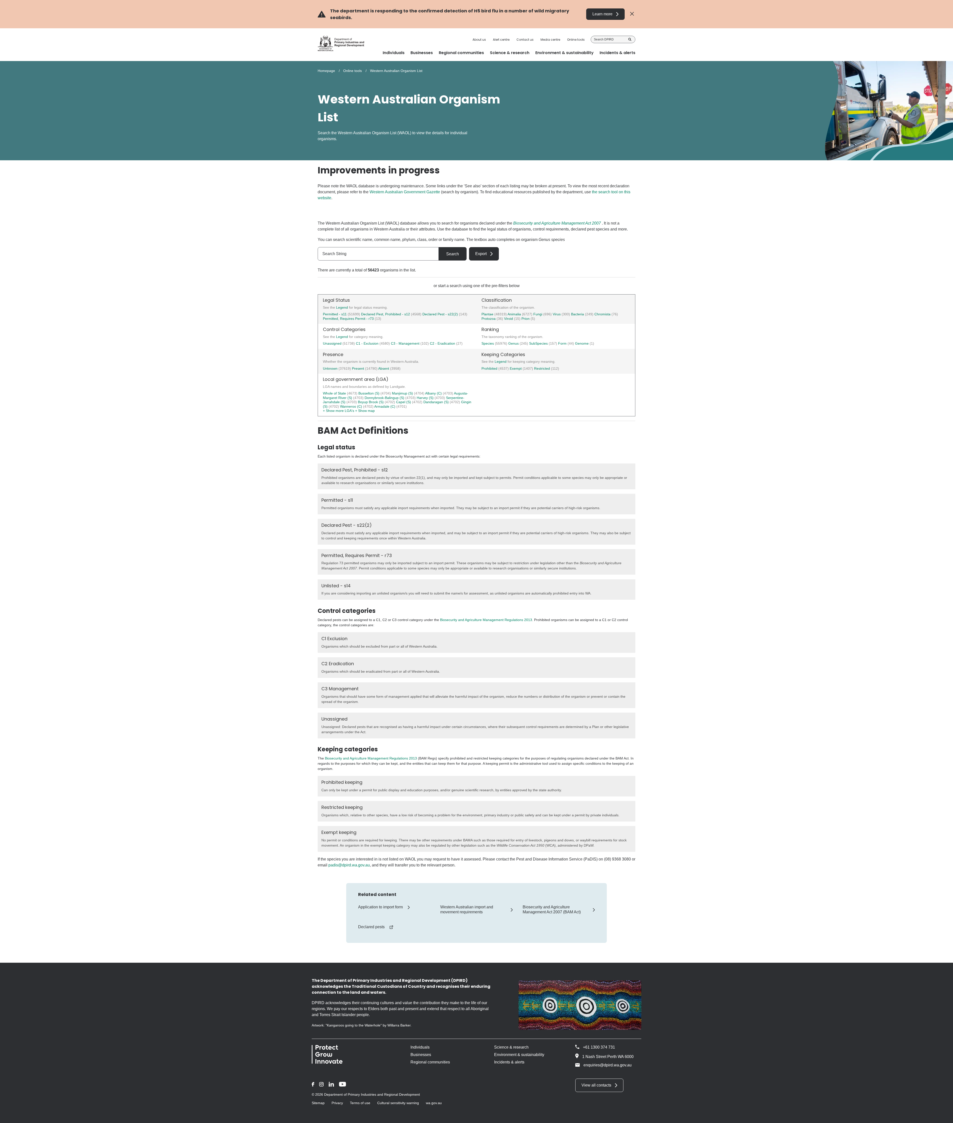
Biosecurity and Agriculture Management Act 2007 (557, 223)
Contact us (525, 39)
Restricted (542, 368)
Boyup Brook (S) (371, 402)
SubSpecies (539, 343)
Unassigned (332, 343)
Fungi (538, 314)
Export (481, 254)
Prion (526, 319)
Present (358, 368)
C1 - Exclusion (367, 343)
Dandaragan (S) (436, 402)
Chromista (603, 314)
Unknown (331, 368)
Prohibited (489, 368)
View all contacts (596, 1085)
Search (630, 39)
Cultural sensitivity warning (398, 1103)
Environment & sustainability (519, 1055)
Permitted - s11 (335, 314)
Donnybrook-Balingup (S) (385, 398)
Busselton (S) (369, 393)
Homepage (326, 71)
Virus (557, 314)
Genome (582, 343)
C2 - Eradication (443, 343)
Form (563, 343)
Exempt (516, 368)
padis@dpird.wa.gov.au (349, 865)
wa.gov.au (434, 1103)
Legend (342, 307)
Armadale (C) (385, 406)
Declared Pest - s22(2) (440, 314)
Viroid (509, 319)
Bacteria (578, 314)
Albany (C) (434, 393)
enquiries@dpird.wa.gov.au (607, 1065)
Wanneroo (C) (351, 406)
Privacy (337, 1103)
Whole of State (335, 393)
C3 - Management (405, 343)
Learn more (602, 14)
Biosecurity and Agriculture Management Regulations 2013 (486, 620)
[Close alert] (632, 14)
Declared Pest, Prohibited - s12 (385, 314)
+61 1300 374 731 (599, 1047)
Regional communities (430, 1062)
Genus (514, 343)
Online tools (576, 39)
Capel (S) (404, 402)
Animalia (515, 314)
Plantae (487, 314)
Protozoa (489, 319)
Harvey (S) (426, 398)
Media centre (550, 39)
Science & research (511, 1047)
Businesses (420, 1055)
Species (488, 343)
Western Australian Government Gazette (405, 192)
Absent (384, 368)
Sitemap (318, 1103)
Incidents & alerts (509, 1062)
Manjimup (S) (403, 393)
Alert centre (501, 39)
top (943, 1116)
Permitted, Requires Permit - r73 (348, 319)
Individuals (420, 1047)
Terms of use (360, 1103)
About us (479, 39)
